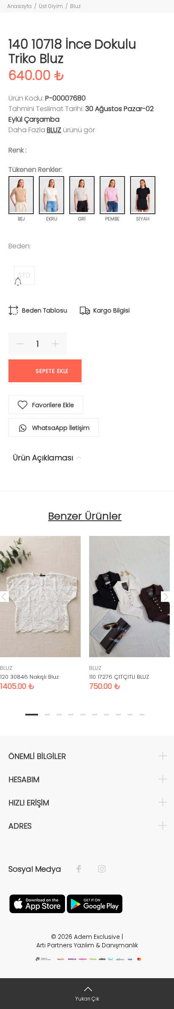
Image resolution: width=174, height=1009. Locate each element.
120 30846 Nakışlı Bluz (29, 677)
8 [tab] (118, 714)
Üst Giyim (51, 6)
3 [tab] (59, 714)
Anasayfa (19, 6)
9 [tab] (130, 714)
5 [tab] (82, 714)
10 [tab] (141, 714)
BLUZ (54, 130)
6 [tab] (94, 714)
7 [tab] (106, 714)
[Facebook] (83, 869)
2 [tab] (47, 714)
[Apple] (37, 903)
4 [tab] (70, 714)
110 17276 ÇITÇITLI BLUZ (119, 677)
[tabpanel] (129, 607)
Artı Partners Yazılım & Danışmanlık (87, 945)
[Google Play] (94, 903)
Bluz (75, 6)
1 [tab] (31, 714)
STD (24, 275)
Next (166, 596)
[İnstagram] (98, 869)
